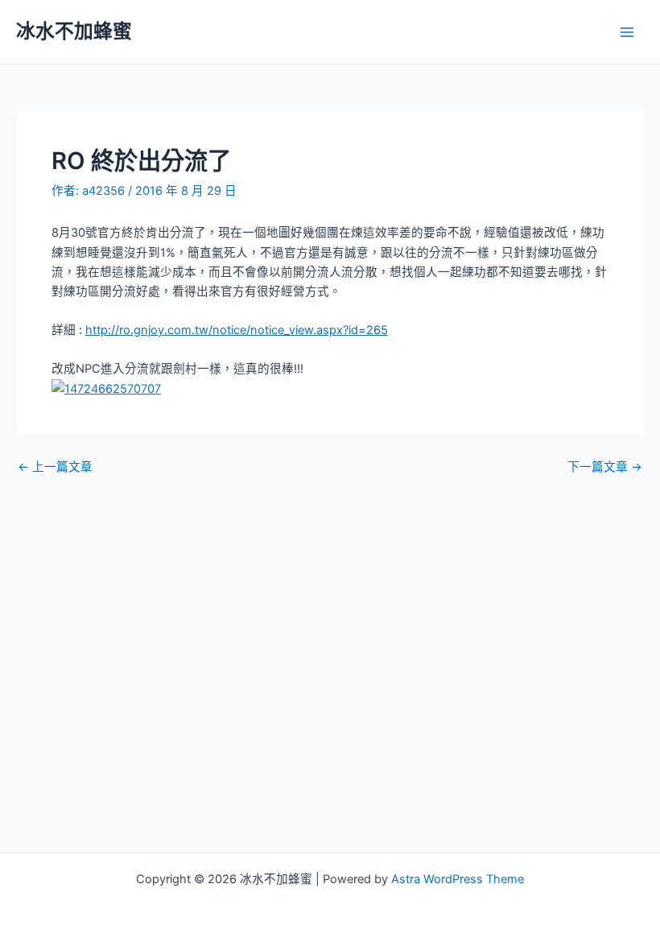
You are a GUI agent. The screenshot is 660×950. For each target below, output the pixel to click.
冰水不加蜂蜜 (74, 31)
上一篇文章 (55, 467)
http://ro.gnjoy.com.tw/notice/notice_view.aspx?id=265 (236, 330)
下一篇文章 (604, 467)
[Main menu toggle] (627, 32)
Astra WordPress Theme (457, 879)
